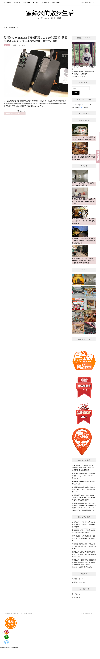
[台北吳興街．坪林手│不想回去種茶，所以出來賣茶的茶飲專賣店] (90, 304)
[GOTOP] (6, 642)
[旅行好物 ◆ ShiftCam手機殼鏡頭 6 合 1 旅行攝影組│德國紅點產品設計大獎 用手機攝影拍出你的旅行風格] (36, 73)
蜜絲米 (14, 45)
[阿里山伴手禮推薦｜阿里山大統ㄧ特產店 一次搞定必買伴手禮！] (90, 292)
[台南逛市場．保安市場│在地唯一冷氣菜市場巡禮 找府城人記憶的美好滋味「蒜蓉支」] (78, 316)
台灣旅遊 (17, 2)
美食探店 (36, 2)
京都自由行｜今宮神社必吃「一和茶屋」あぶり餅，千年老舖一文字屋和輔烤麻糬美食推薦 (84, 524)
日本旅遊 (7, 2)
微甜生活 (45, 2)
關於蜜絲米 (56, 2)
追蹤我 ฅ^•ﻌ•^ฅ (84, 339)
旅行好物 (7, 45)
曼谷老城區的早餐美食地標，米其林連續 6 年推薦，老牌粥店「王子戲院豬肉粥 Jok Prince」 (84, 490)
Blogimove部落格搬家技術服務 (9, 647)
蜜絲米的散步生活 (50, 13)
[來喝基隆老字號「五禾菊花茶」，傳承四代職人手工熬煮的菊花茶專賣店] (78, 328)
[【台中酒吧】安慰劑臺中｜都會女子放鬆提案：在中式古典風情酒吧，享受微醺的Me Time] (90, 316)
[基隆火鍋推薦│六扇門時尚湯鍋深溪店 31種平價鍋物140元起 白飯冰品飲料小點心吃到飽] (90, 328)
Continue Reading (17, 113)
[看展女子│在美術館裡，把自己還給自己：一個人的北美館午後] (90, 279)
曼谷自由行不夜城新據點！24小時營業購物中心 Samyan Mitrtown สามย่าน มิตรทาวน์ (83, 476)
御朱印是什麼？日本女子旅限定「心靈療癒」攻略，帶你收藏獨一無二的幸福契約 (83, 538)
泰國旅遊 (26, 2)
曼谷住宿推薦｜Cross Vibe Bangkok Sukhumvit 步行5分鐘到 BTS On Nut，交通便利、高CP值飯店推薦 (83, 468)
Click (98, 156)
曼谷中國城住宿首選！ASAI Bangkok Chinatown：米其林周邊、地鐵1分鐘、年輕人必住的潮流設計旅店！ (83, 498)
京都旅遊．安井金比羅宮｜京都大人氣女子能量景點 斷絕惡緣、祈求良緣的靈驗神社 (84, 546)
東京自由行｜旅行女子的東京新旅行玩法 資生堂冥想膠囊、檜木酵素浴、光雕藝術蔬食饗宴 (84, 554)
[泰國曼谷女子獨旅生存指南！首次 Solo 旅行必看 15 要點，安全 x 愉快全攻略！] (78, 279)
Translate (85, 107)
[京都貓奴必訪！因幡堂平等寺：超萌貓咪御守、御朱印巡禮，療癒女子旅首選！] (78, 292)
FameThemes (93, 613)
